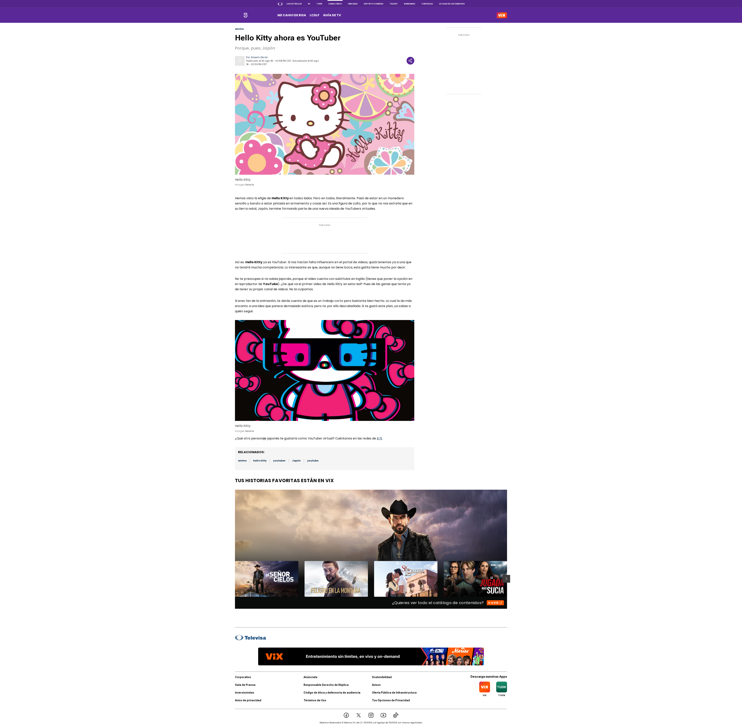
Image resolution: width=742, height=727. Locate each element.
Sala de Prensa (245, 684)
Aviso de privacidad (248, 700)
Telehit (394, 4)
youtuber (279, 460)
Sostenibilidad (382, 677)
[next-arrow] (506, 579)
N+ (309, 4)
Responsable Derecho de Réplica (326, 684)
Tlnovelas (427, 4)
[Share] (410, 61)
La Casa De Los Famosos (452, 4)
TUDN (319, 4)
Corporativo (243, 677)
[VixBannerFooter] (371, 656)
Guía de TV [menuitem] (332, 15)
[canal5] (245, 15)
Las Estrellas (294, 4)
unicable (353, 4)
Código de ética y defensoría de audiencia (332, 692)
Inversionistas (244, 692)
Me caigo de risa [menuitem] (291, 15)
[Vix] (502, 15)
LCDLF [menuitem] (314, 15)
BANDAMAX (409, 4)
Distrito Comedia (373, 4)
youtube (312, 460)
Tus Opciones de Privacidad (391, 700)
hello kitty (260, 460)
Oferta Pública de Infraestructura (394, 692)
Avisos (376, 684)
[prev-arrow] (232, 578)
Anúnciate (310, 677)
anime (239, 29)
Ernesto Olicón (259, 57)
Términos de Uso (315, 700)
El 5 (379, 438)
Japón (296, 460)
